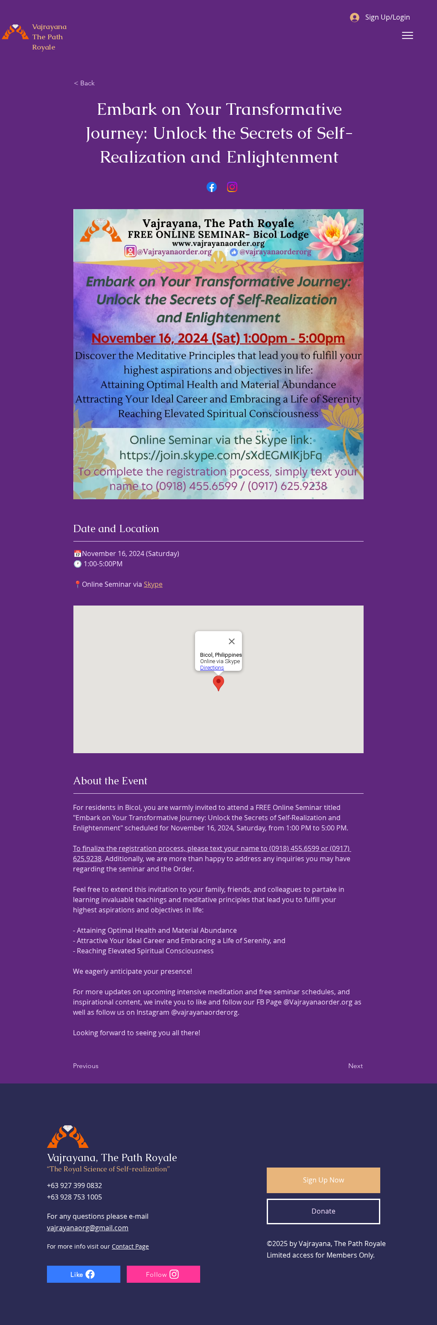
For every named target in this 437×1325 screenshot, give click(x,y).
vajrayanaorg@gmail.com (87, 1227)
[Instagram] (232, 187)
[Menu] (407, 35)
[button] (323, 1180)
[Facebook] (211, 187)
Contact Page (130, 1246)
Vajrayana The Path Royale (49, 37)
